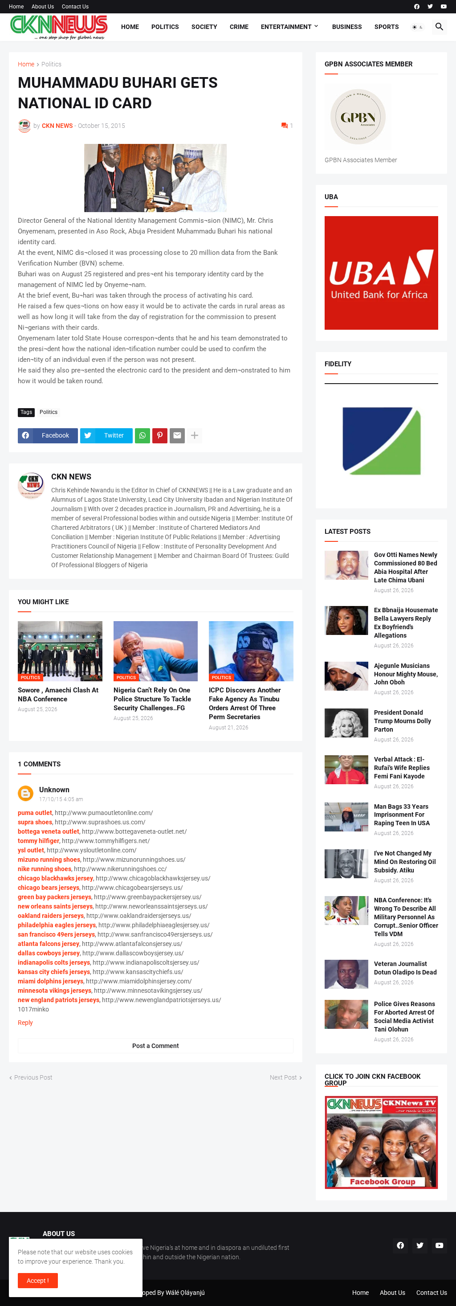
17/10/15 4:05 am (61, 799)
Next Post (283, 1077)
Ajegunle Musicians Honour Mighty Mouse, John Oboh (406, 674)
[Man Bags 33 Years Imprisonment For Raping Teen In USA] (346, 816)
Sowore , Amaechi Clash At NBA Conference (58, 694)
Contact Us (75, 7)
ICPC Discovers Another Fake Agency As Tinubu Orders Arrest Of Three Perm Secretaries (245, 703)
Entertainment (286, 26)
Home (16, 7)
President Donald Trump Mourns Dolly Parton (402, 721)
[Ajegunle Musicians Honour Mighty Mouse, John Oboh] (346, 676)
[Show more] (194, 435)
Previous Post (33, 1077)
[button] (417, 27)
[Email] (177, 435)
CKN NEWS (71, 476)
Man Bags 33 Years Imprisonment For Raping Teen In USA (402, 815)
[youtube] (444, 6)
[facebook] (416, 6)
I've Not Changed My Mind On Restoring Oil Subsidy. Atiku (405, 862)
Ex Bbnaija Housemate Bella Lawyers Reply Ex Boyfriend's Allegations (406, 622)
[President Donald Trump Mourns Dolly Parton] (346, 722)
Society (204, 26)
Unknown (54, 790)
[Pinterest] (159, 435)
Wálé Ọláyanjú (185, 1292)
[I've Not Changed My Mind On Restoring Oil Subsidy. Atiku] (346, 863)
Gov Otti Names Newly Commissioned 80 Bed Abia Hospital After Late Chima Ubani (405, 567)
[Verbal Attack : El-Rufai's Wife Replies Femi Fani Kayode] (346, 769)
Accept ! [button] (38, 1280)
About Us (43, 7)
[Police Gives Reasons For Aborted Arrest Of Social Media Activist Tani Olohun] (346, 1014)
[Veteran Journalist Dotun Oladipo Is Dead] (346, 974)
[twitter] (430, 6)
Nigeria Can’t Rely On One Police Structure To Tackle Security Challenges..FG (152, 699)
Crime (239, 26)
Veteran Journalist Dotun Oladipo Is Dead (405, 968)
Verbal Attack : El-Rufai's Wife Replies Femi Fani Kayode (402, 768)
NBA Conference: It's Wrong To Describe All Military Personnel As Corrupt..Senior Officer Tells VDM (406, 917)
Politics (165, 26)
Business (347, 26)
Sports (387, 26)
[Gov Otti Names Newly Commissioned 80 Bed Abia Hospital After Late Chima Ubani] (346, 565)
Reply (25, 1022)
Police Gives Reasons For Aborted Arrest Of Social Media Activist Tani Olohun (404, 1016)
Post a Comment (155, 1045)
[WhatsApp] (142, 435)
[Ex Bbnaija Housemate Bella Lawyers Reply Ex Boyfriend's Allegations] (346, 620)
